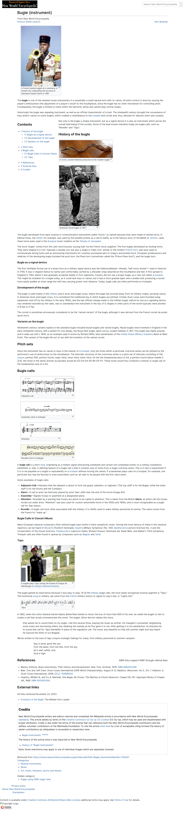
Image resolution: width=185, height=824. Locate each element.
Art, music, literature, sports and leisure (41, 770)
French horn (132, 249)
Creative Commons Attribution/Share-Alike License (53, 800)
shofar (64, 159)
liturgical (52, 241)
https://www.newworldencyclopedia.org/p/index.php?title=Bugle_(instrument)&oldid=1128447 (81, 757)
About (57, 4)
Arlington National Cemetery (46, 586)
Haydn (78, 527)
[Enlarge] (59, 87)
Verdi (97, 534)
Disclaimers (18, 792)
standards (24, 719)
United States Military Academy (137, 334)
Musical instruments (31, 763)
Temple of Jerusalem (90, 241)
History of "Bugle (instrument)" (37, 745)
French (73, 596)
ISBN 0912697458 (40, 680)
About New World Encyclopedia (18, 789)
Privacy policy (18, 785)
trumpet (96, 115)
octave (20, 357)
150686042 (67, 673)
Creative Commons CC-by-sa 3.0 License (87, 719)
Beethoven (119, 527)
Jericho (153, 238)
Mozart (48, 527)
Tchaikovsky (62, 531)
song (35, 596)
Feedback (69, 4)
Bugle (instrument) (31, 735)
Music (24, 767)
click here (105, 726)
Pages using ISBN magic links (36, 779)
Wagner (86, 534)
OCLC (57, 673)
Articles (46, 4)
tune (42, 464)
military (53, 293)
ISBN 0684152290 (127, 667)
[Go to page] (181, 4)
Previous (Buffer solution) (28, 22)
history (45, 734)
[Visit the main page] (19, 4)
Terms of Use (121, 800)
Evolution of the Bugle (32, 699)
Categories (23, 760)
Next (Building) (161, 22)
